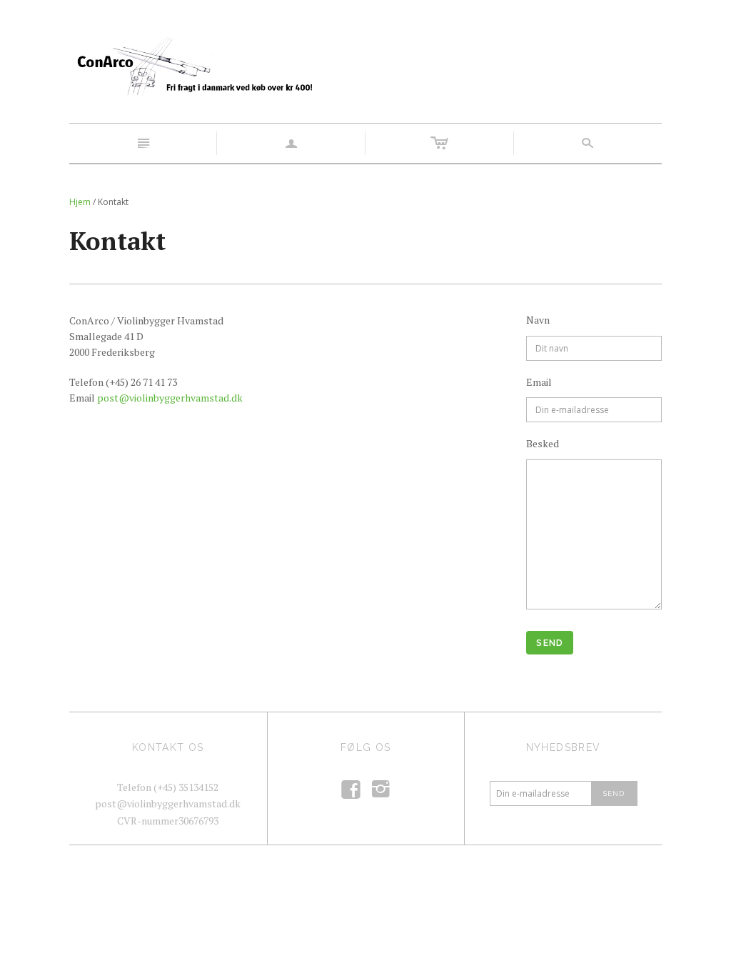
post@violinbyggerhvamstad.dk (170, 397)
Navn (538, 320)
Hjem (80, 202)
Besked (542, 443)
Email (539, 382)
